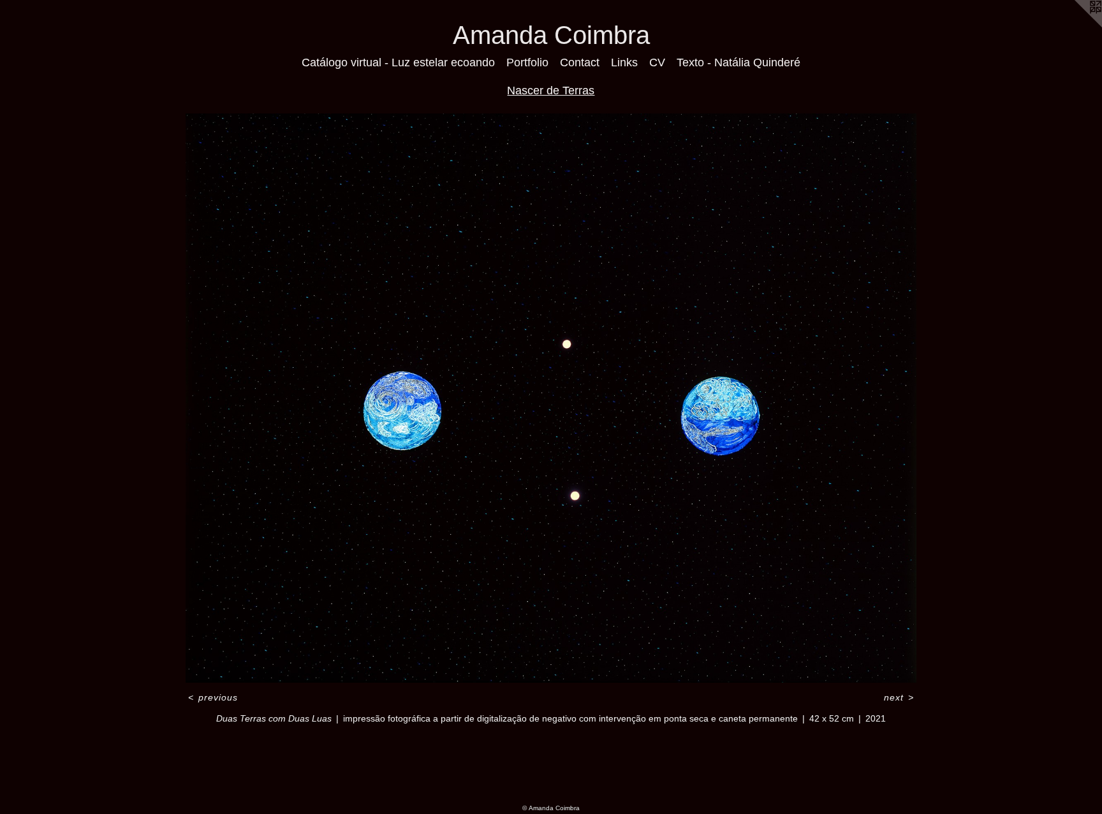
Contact (579, 62)
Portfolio (527, 62)
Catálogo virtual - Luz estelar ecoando (398, 62)
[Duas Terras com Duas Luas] (551, 398)
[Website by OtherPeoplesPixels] (1076, 25)
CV (657, 62)
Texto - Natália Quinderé (738, 62)
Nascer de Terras (550, 90)
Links (624, 62)
